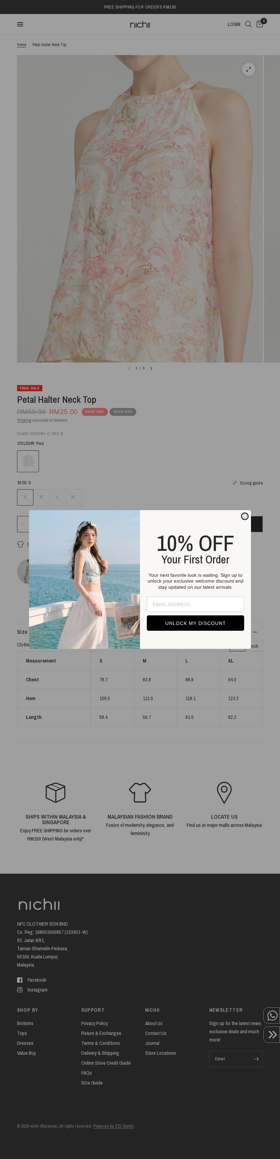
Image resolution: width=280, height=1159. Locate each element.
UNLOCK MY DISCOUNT (195, 623)
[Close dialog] (244, 516)
